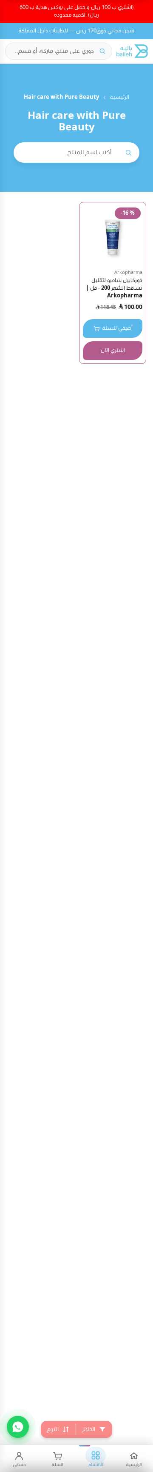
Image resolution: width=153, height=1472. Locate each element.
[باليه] (132, 51)
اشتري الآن (113, 350)
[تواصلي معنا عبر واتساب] (18, 1427)
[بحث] (102, 51)
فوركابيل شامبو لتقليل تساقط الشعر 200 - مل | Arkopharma (114, 288)
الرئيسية (119, 97)
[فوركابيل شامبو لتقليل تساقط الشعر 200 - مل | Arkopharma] (112, 235)
